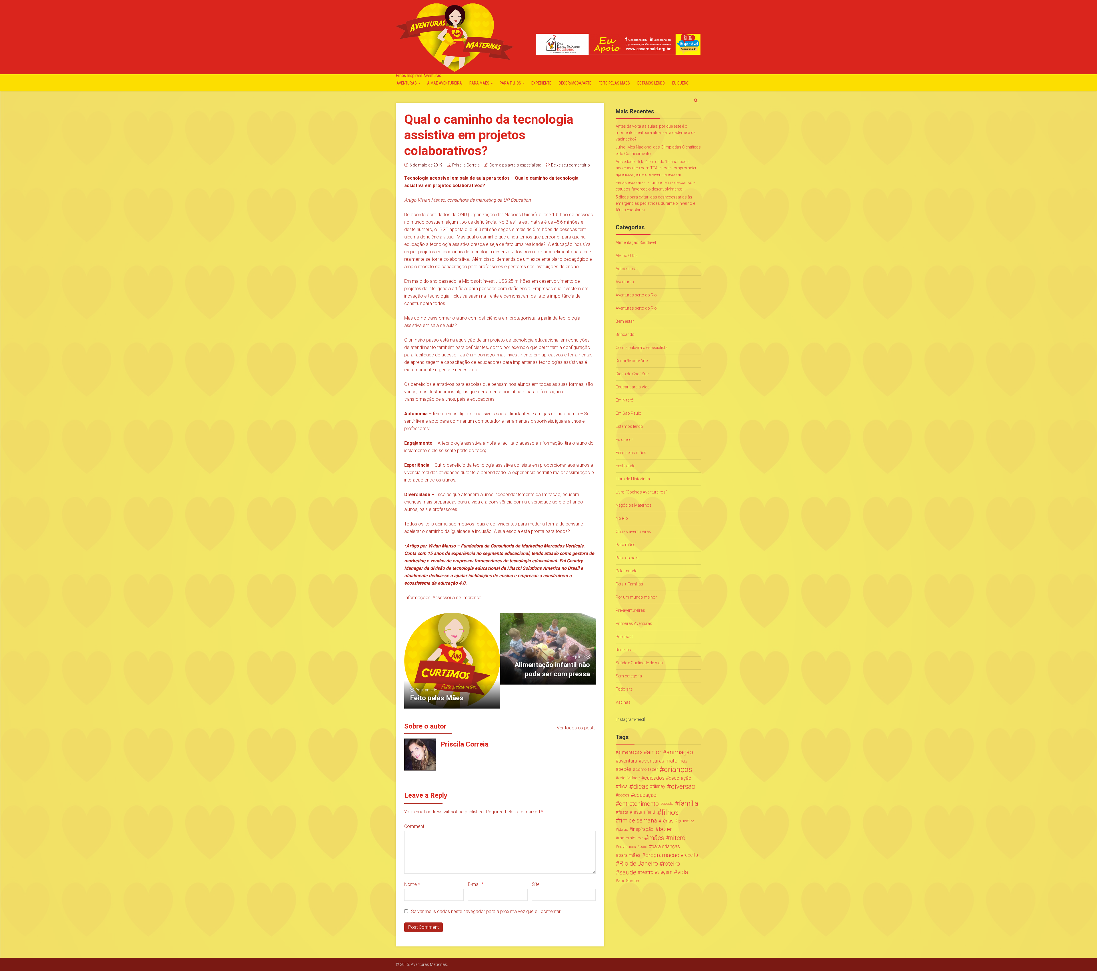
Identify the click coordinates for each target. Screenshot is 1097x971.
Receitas (623, 649)
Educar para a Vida (633, 387)
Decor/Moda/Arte (575, 83)
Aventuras (407, 83)
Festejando (626, 466)
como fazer (646, 769)
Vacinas (623, 702)
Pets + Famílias (629, 584)
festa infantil (644, 812)
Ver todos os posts (576, 728)
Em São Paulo (628, 413)
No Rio (622, 518)
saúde (627, 872)
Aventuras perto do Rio (636, 295)
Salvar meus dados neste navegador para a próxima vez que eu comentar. (486, 911)
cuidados (654, 778)
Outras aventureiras (633, 531)
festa (623, 812)
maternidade (630, 837)
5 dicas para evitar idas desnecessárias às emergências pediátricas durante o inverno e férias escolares (655, 203)
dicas (640, 786)
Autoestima (626, 268)
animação (679, 752)
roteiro (671, 863)
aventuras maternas (664, 761)
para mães (629, 855)
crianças (678, 769)
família (688, 803)
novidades (627, 846)
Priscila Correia (466, 165)
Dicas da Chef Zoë (632, 374)
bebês (624, 769)
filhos (669, 812)
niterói (678, 837)
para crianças (666, 846)
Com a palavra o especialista (515, 165)
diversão (683, 786)
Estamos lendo (651, 83)
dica (623, 786)
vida (682, 872)
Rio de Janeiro (638, 863)
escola (667, 803)
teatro (646, 872)
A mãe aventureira (444, 83)
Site (536, 884)
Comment (414, 826)
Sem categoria (629, 676)
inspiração (643, 829)
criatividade (629, 778)
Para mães (479, 83)
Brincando (625, 334)
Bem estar (625, 321)
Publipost (624, 636)
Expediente (541, 83)
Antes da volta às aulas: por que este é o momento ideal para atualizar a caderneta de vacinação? (655, 132)
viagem (664, 872)
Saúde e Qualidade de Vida (639, 663)
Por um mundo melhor (636, 597)
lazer (665, 829)
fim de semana (638, 820)
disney (658, 786)
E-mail (475, 884)
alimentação (630, 752)
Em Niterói (625, 400)
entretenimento (639, 803)
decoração (680, 778)
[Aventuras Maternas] (455, 37)
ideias (623, 829)
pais (643, 846)
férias (667, 821)
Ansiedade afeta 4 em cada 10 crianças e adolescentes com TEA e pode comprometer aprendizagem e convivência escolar (656, 168)
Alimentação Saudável (636, 242)
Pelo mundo (627, 571)
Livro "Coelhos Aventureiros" (641, 492)
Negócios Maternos (634, 505)
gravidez (686, 820)
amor (654, 752)
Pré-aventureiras (630, 610)
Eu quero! (680, 83)
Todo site (624, 689)
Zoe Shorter (628, 880)
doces (623, 795)
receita (691, 855)
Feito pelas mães (614, 83)
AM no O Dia (627, 255)
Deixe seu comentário (570, 165)
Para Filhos (510, 83)
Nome (412, 884)
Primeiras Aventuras (634, 623)
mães (656, 837)
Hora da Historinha (633, 479)
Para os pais (627, 557)
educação (645, 795)
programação (662, 855)
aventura (627, 761)
